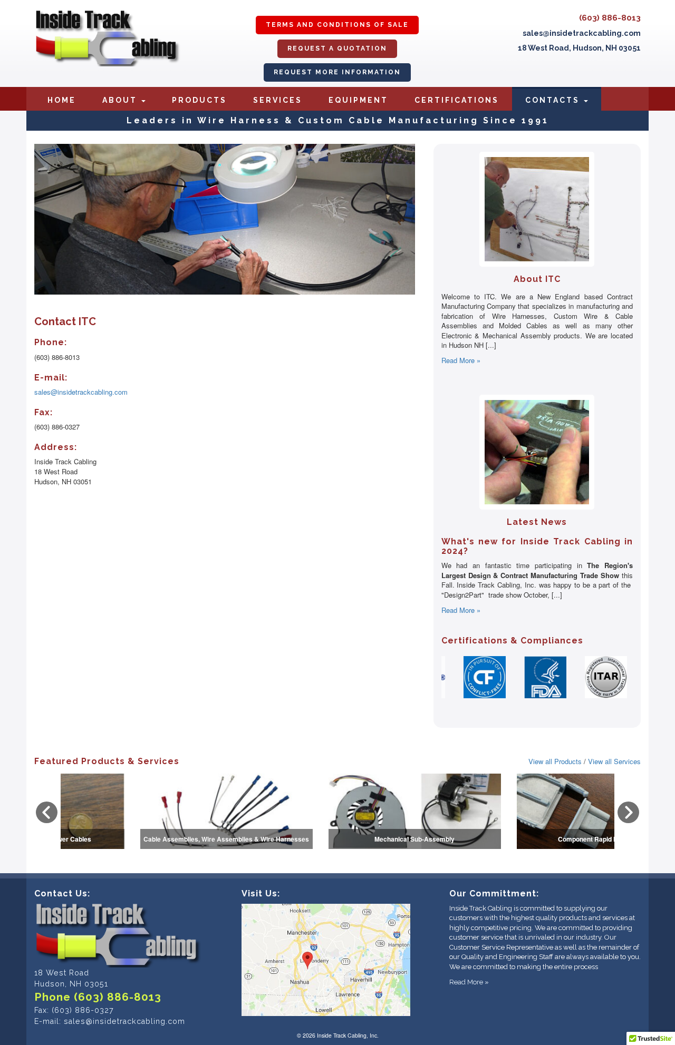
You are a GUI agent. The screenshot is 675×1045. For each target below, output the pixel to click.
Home (61, 100)
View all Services (614, 761)
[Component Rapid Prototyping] (338, 777)
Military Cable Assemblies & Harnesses (526, 839)
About (121, 100)
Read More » (460, 360)
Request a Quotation (337, 48)
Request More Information (337, 72)
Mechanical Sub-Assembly (150, 839)
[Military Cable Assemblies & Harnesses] (526, 777)
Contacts (554, 100)
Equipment (358, 100)
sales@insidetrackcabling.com (582, 33)
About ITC (537, 279)
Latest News (537, 522)
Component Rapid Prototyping (338, 839)
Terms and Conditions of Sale (337, 24)
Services (277, 100)
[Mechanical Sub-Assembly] (149, 777)
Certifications (456, 100)
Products (199, 100)
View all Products (555, 761)
